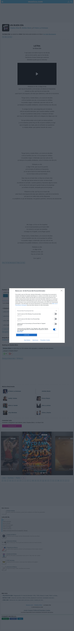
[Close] (62, 291)
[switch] (55, 314)
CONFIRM (26, 335)
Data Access (35, 340)
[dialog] (37, 315)
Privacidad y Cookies (45, 340)
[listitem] (37, 310)
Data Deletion (27, 340)
